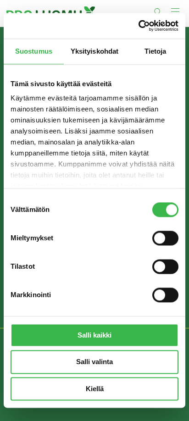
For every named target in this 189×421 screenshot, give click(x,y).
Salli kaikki (94, 335)
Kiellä (95, 389)
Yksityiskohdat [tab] (94, 51)
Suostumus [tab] (33, 51)
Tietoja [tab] (156, 51)
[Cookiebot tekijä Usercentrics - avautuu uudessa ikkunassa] (138, 26)
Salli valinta (94, 362)
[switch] (165, 238)
